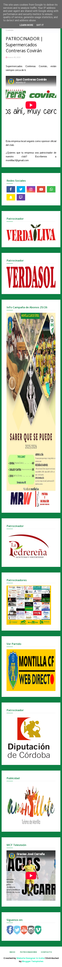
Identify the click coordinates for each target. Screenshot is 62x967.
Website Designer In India (31, 958)
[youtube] (41, 189)
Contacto (46, 952)
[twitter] (21, 189)
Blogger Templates (32, 961)
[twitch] (21, 197)
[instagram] (31, 189)
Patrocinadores (28, 952)
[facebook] (11, 189)
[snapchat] (11, 197)
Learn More (26, 25)
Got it (40, 25)
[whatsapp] (51, 189)
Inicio (12, 952)
